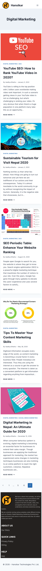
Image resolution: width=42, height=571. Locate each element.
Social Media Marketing (28, 418)
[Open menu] (37, 5)
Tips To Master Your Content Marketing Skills (18, 337)
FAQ (3, 556)
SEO (20, 64)
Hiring (3, 545)
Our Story (5, 530)
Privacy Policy (7, 541)
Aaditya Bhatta (10, 82)
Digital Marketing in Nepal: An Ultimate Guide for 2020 (17, 427)
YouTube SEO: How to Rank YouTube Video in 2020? (20, 73)
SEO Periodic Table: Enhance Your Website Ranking (19, 247)
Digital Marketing (10, 64)
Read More (9, 115)
